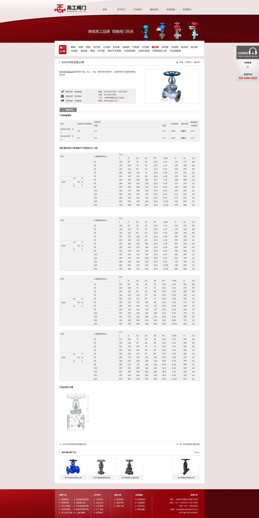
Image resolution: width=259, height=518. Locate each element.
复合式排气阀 (66, 513)
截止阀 (155, 47)
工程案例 (141, 503)
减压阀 (184, 47)
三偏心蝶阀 (80, 513)
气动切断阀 (175, 50)
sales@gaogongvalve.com (187, 509)
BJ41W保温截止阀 (67, 72)
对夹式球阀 (65, 506)
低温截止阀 (80, 503)
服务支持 (154, 9)
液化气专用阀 (114, 50)
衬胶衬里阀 (144, 50)
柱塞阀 (174, 47)
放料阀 (165, 47)
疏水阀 (194, 47)
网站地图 (141, 509)
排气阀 (101, 50)
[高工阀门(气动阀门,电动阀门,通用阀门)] (70, 12)
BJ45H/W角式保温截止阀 (76, 444)
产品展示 (138, 9)
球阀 (80, 47)
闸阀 (88, 47)
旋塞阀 (84, 50)
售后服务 (120, 499)
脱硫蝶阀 (65, 499)
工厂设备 (99, 509)
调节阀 (96, 47)
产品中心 (188, 62)
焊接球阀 (65, 503)
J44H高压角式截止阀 (191, 444)
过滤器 (74, 50)
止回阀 (106, 47)
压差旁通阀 (65, 509)
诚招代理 (120, 503)
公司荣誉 (99, 506)
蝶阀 (73, 47)
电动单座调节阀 (82, 509)
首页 (105, 9)
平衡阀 (135, 47)
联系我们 (187, 9)
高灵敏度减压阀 (82, 499)
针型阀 (145, 47)
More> (197, 452)
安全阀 (116, 47)
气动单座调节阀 (82, 506)
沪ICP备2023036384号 (188, 513)
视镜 (92, 50)
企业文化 (99, 503)
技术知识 (141, 506)
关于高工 (121, 9)
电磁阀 (126, 47)
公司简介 (99, 499)
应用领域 (171, 9)
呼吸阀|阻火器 (160, 50)
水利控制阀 (129, 50)
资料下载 (120, 506)
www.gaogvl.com (111, 101)
